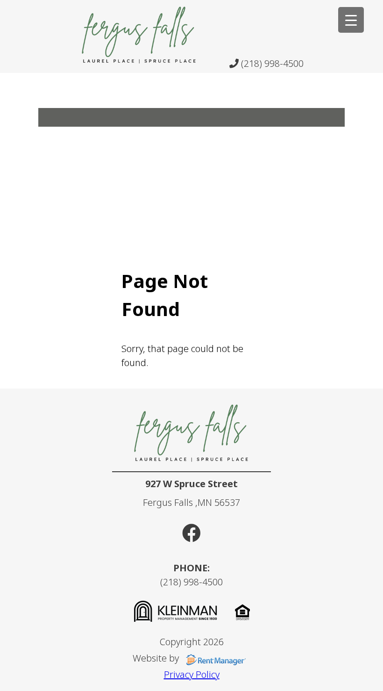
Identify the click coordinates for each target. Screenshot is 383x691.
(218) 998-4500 (271, 63)
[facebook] (191, 533)
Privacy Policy (192, 674)
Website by (157, 658)
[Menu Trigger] (351, 20)
